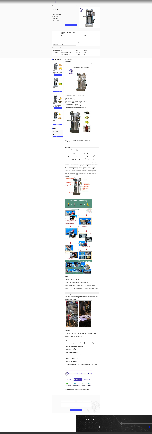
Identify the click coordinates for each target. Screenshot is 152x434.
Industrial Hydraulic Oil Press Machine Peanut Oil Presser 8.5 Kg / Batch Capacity (57, 73)
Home (54, 5)
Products (56, 5)
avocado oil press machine (78, 389)
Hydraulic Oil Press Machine (61, 5)
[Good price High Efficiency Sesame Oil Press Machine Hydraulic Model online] (58, 99)
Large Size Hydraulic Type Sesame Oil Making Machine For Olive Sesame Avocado (57, 90)
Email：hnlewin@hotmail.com (57, 421)
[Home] (55, 417)
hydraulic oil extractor (86, 389)
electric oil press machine (70, 389)
